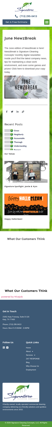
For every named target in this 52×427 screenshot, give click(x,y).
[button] (46, 22)
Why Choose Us (32, 366)
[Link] (23, 111)
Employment (31, 370)
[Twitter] (12, 111)
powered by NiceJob (12, 296)
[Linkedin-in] (17, 111)
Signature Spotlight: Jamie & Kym (20, 186)
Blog (28, 362)
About (28, 351)
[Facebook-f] (6, 111)
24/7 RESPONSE (33, 359)
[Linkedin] (4, 347)
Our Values (9, 154)
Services (29, 355)
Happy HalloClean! (13, 219)
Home (28, 348)
